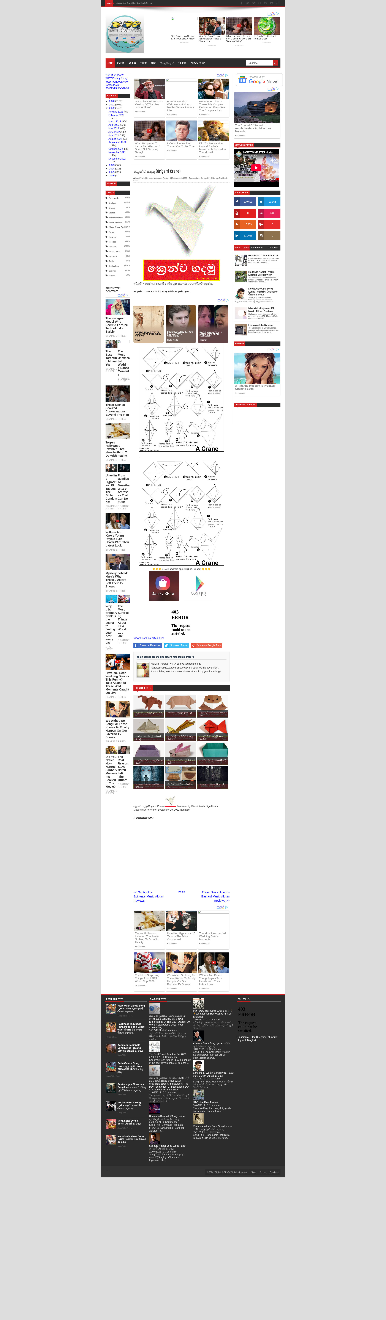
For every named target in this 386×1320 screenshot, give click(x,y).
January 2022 (116, 111)
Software (113, 256)
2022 (112, 108)
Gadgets (112, 203)
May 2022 (114, 128)
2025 (112, 172)
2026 (112, 175)
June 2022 (114, 132)
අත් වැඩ (112, 271)
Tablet (111, 261)
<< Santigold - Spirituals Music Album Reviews (148, 896)
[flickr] (260, 3)
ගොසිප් (112, 276)
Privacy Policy (198, 63)
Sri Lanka (214, 178)
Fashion (132, 63)
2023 (112, 165)
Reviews (120, 63)
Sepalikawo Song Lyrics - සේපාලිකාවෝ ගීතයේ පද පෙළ (139, 3)
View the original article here (148, 638)
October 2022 (115, 149)
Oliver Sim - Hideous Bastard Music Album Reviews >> (215, 896)
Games (112, 208)
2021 (112, 104)
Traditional (223, 178)
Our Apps (182, 63)
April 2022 (114, 125)
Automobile (114, 198)
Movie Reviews (115, 222)
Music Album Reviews (118, 227)
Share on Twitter (179, 645)
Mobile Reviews (116, 217)
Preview (112, 237)
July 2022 (113, 135)
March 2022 (115, 121)
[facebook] (242, 3)
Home (110, 63)
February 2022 (116, 115)
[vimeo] (254, 3)
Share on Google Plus (209, 645)
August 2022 (115, 139)
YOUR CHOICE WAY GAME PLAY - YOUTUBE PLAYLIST (117, 85)
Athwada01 (195, 178)
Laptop (112, 213)
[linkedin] (272, 3)
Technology (114, 266)
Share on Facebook (150, 645)
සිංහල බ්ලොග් (167, 63)
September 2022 (117, 142)
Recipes (112, 242)
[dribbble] (266, 3)
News (153, 63)
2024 (112, 168)
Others (143, 63)
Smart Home (114, 251)
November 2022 (117, 152)
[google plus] (278, 3)
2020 (112, 101)
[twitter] (248, 3)
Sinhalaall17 (205, 178)
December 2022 (117, 158)
